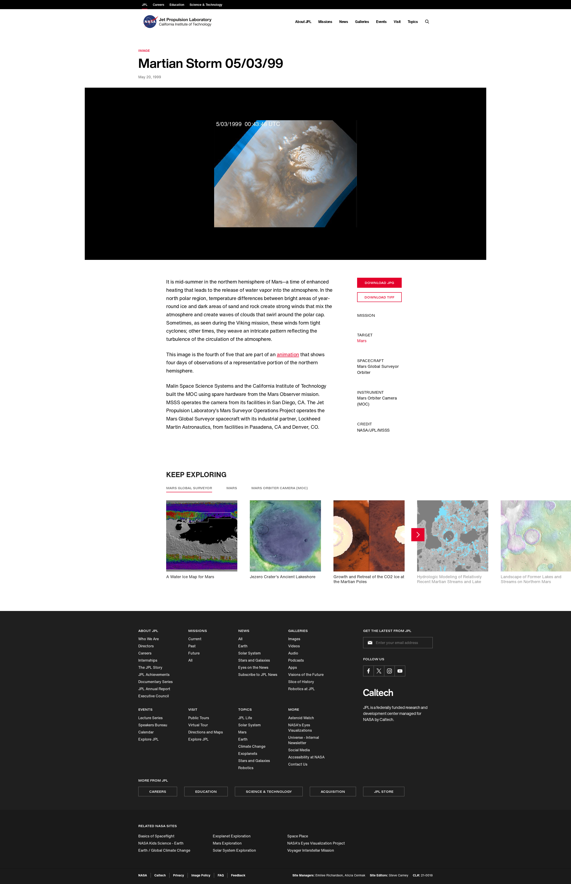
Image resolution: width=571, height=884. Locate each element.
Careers (144, 653)
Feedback (238, 875)
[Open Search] (427, 21)
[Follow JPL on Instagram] (389, 671)
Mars (361, 341)
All (190, 660)
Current (194, 639)
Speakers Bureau (152, 725)
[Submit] (369, 643)
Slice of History (301, 681)
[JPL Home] (186, 22)
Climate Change (251, 746)
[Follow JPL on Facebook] (368, 671)
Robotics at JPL (301, 688)
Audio (293, 653)
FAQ (221, 875)
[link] (285, 174)
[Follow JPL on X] (379, 671)
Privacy (178, 875)
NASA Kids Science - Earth (161, 843)
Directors (146, 646)
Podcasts (296, 660)
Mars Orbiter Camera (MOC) (279, 488)
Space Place (297, 836)
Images (294, 639)
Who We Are (148, 639)
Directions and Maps (205, 732)
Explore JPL (148, 739)
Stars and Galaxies (254, 660)
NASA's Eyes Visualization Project (316, 843)
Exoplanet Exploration (232, 836)
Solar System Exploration (234, 850)
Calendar (146, 732)
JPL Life (245, 717)
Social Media (299, 750)
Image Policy (200, 875)
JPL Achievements (154, 674)
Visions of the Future (306, 674)
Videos (294, 646)
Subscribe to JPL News (257, 674)
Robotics (245, 767)
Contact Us (297, 764)
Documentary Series (155, 681)
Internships (147, 660)
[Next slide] (417, 534)
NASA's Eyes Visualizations (300, 727)
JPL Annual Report (154, 688)
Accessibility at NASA (306, 757)
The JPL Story (150, 667)
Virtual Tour (198, 725)
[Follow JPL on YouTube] (400, 671)
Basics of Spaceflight (156, 836)
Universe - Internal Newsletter (303, 740)
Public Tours (198, 717)
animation (288, 354)
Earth (243, 646)
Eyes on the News (253, 667)
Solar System (249, 653)
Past (192, 646)
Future (194, 653)
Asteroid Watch (301, 717)
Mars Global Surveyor (189, 488)
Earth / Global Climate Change (164, 850)
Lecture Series (150, 717)
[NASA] (150, 22)
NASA (142, 875)
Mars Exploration (227, 843)
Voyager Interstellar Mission (310, 850)
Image (144, 50)
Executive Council (153, 696)
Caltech (160, 875)
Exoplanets (247, 753)
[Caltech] (378, 692)
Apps (292, 667)
